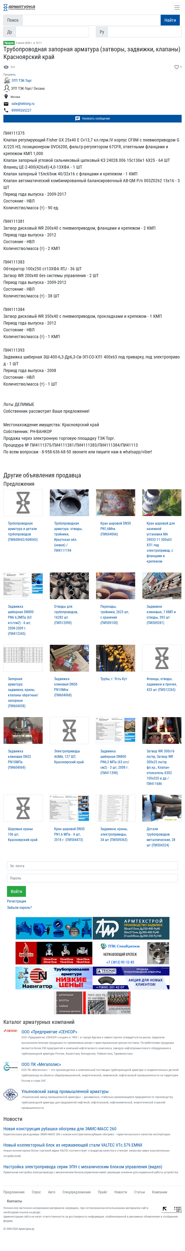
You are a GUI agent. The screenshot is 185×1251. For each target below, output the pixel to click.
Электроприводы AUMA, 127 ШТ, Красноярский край (69, 756)
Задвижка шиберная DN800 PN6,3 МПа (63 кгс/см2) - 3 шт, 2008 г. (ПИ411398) (114, 762)
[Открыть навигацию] (177, 7)
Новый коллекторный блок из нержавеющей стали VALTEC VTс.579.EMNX (72, 1145)
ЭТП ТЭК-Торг (22, 80)
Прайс (102, 1192)
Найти (170, 20)
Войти (16, 891)
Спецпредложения (76, 1192)
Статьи (139, 1192)
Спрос (36, 1192)
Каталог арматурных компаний (38, 1022)
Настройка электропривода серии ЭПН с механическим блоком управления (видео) (82, 1166)
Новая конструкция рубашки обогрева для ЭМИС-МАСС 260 (59, 1128)
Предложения (14, 1192)
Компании (159, 1192)
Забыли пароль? (19, 907)
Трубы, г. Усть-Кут (113, 679)
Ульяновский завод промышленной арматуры (65, 1091)
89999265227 (21, 110)
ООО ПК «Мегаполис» (41, 1064)
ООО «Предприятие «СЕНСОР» (49, 1031)
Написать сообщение (92, 118)
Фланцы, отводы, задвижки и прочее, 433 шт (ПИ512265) (162, 684)
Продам (9, 43)
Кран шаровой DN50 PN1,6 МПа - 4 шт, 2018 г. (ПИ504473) (69, 834)
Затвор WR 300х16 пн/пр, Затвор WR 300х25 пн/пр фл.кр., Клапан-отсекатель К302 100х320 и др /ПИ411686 (160, 767)
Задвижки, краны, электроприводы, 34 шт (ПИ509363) (114, 834)
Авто (51, 1192)
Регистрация (16, 901)
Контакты (14, 1201)
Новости (12, 1119)
